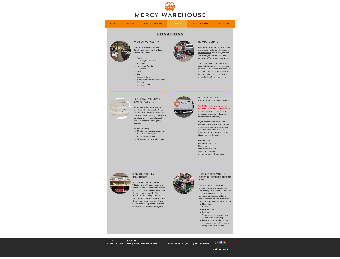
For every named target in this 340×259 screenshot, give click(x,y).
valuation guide (156, 207)
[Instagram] (216, 242)
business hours (204, 53)
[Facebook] (220, 242)
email (200, 74)
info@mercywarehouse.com (142, 244)
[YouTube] (224, 242)
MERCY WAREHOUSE (170, 15)
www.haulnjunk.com (207, 143)
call (207, 74)
